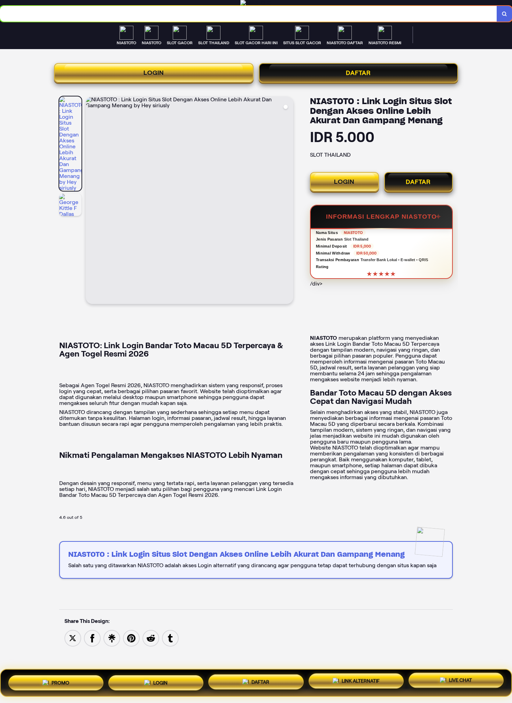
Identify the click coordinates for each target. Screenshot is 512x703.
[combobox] (248, 14)
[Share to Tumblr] (170, 638)
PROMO (60, 681)
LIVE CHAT (460, 682)
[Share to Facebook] (92, 638)
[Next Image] (287, 201)
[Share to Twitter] (72, 638)
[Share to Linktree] (111, 638)
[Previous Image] (91, 201)
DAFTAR (358, 72)
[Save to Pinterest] (131, 638)
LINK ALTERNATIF (361, 683)
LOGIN (153, 72)
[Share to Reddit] (150, 638)
